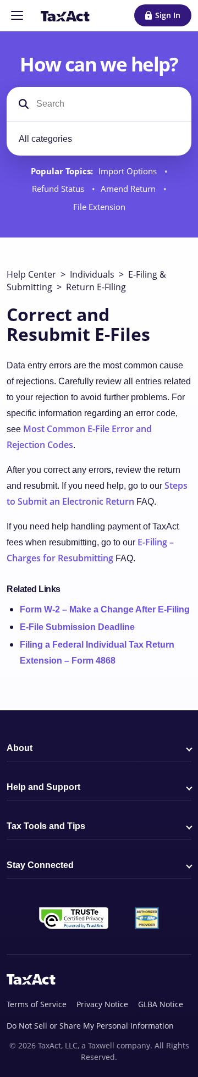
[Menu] (17, 15)
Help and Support (43, 787)
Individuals (92, 274)
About (19, 748)
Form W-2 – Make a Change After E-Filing (105, 609)
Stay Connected (40, 865)
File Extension (99, 207)
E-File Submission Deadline (77, 627)
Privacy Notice (102, 1004)
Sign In (167, 15)
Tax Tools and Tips (46, 826)
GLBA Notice (160, 1004)
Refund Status (59, 189)
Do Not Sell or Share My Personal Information (90, 1025)
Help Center (31, 274)
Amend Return (129, 189)
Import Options (128, 171)
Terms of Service (37, 1004)
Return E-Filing (96, 287)
